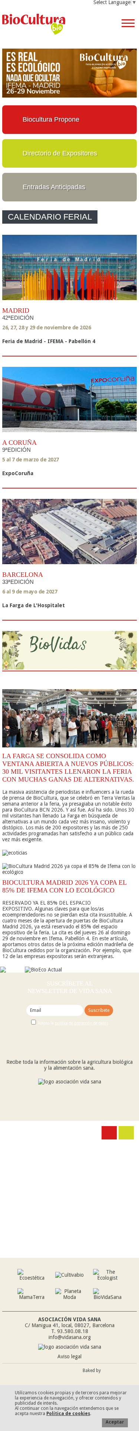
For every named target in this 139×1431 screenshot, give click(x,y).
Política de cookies (68, 1413)
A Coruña (19, 442)
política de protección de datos (81, 1023)
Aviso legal (69, 1356)
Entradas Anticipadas (54, 187)
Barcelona (22, 574)
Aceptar (115, 1422)
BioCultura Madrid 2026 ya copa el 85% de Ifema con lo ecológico (64, 886)
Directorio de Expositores (60, 153)
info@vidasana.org (70, 1337)
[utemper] (121, 1377)
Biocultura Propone (51, 119)
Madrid (15, 310)
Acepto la (73, 1023)
